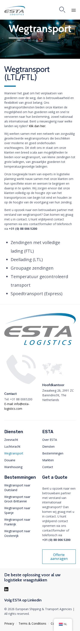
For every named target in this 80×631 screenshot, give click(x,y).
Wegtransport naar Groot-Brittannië (17, 499)
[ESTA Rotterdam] (14, 11)
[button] (59, 556)
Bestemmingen (52, 453)
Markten (48, 460)
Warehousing (13, 467)
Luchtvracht (12, 446)
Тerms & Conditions (32, 623)
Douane (9, 460)
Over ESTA (49, 440)
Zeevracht (11, 440)
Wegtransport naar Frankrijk (17, 521)
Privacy (9, 623)
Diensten (48, 446)
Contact (47, 467)
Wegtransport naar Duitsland (17, 487)
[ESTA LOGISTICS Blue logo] (40, 345)
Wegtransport (13, 453)
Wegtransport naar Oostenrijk (17, 533)
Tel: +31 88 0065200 (18, 399)
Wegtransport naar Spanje (17, 510)
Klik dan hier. (38, 126)
